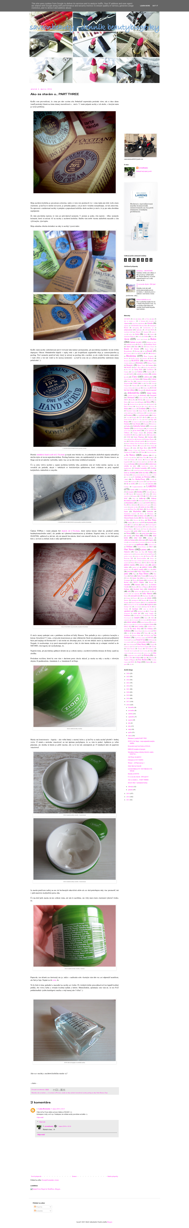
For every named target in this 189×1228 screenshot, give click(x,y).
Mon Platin (152, 520)
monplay (130, 522)
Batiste (129, 346)
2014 (128, 797)
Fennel (146, 419)
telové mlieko (132, 622)
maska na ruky (66, 1093)
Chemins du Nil (128, 452)
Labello (126, 481)
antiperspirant (128, 330)
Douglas (141, 402)
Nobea (137, 533)
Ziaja (106, 1093)
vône (154, 653)
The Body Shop (135, 628)
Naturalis (138, 529)
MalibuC (146, 501)
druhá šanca (144, 404)
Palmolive (127, 552)
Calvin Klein (138, 369)
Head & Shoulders (151, 441)
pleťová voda (144, 565)
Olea (125, 542)
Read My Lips (147, 578)
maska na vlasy (145, 507)
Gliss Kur (144, 435)
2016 (128, 705)
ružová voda (137, 591)
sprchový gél (128, 611)
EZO (140, 417)
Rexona (151, 582)
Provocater (151, 571)
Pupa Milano (144, 573)
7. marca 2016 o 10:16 (64, 1126)
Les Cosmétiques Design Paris (147, 489)
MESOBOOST (129, 516)
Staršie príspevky (112, 1176)
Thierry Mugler (138, 631)
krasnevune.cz (150, 470)
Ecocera (133, 409)
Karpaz (134, 462)
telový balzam (145, 622)
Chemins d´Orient (133, 450)
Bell (144, 351)
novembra (131, 710)
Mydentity (150, 522)
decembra (131, 707)
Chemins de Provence (147, 450)
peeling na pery (128, 556)
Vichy (125, 651)
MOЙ (143, 522)
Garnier (127, 428)
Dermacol (130, 397)
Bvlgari (154, 367)
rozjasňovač (152, 589)
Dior (147, 397)
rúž (129, 591)
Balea (153, 338)
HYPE (153, 448)
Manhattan (153, 501)
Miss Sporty (145, 518)
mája (129, 729)
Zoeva (148, 662)
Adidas (140, 319)
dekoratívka (133, 392)
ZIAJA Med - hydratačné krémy (137, 783)
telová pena (143, 620)
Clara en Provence (128, 379)
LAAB (152, 479)
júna (129, 726)
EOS (151, 411)
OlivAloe (126, 544)
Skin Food (145, 602)
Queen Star (135, 578)
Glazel (137, 435)
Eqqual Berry (133, 413)
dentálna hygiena (132, 395)
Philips (152, 558)
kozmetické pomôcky (139, 470)
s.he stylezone (135, 594)
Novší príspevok (36, 1176)
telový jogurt (129, 624)
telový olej (127, 626)
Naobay (143, 525)
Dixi (152, 397)
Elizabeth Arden (131, 411)
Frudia (128, 426)
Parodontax (138, 554)
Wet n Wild (129, 657)
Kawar (140, 462)
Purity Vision (141, 576)
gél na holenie (150, 428)
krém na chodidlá (129, 473)
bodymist (126, 363)
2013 (128, 800)
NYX (146, 535)
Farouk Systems (128, 419)
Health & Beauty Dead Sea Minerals (135, 443)
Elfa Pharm (153, 409)
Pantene (150, 552)
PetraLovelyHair (141, 558)
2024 (128, 680)
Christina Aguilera (151, 452)
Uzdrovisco (127, 646)
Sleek (142, 604)
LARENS (151, 486)
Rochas (134, 587)
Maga (134, 498)
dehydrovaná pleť (151, 390)
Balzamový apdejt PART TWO (137, 738)
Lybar (153, 496)
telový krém (149, 624)
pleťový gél (135, 567)
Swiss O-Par (150, 615)
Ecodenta (142, 408)
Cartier (133, 372)
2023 (128, 683)
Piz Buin (151, 563)
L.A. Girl (128, 477)
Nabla (137, 525)
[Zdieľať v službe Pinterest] (64, 1089)
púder (126, 573)
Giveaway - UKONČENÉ (144, 271)
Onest (132, 544)
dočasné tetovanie (149, 400)
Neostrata (144, 531)
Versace (140, 648)
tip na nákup (136, 633)
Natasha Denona (137, 527)
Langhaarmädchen (137, 487)
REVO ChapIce (139, 582)
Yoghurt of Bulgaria (129, 660)
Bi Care (135, 353)
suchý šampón (149, 613)
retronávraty (150, 580)
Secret (135, 598)
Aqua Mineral (136, 332)
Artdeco (130, 334)
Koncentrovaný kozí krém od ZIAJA (139, 746)
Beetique (137, 351)
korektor (153, 468)
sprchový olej (141, 611)
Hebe (148, 443)
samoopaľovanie (135, 596)
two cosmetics (127, 642)
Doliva (126, 402)
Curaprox (126, 385)
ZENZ (132, 662)
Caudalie (149, 372)
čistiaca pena (150, 385)
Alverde (150, 323)
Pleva (148, 569)
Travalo (132, 640)
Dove (148, 402)
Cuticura (134, 385)
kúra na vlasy (145, 475)
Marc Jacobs (140, 503)
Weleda (146, 655)
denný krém (151, 393)
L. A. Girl (153, 475)
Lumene (134, 496)
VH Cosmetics (149, 648)
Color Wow (130, 381)
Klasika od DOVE (133, 774)
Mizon (142, 520)
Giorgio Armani (138, 433)
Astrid (145, 334)
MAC (126, 498)
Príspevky (39, 1207)
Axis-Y (139, 339)
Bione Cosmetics (149, 356)
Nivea (128, 533)
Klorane (126, 464)
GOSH (128, 437)
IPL (153, 455)
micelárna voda (142, 516)
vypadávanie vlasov (133, 655)
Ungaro (135, 642)
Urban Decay (141, 644)
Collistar (153, 379)
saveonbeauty (48, 1126)
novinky (129, 536)
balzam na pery (136, 342)
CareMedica (150, 369)
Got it (155, 6)
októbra (130, 714)
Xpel (144, 657)
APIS (146, 330)
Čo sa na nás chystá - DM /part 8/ (146, 285)
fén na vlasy (138, 419)
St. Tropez (151, 611)
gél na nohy (127, 430)
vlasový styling (144, 651)
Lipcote (131, 494)
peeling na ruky (91, 1093)
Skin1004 (153, 602)
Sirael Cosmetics (136, 602)
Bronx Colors (141, 365)
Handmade (139, 439)
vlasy (151, 651)
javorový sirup (128, 457)
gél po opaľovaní (149, 430)
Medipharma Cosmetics (130, 514)
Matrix (141, 509)
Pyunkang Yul (152, 576)
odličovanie (141, 540)
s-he (150, 591)
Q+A (127, 578)
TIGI (154, 631)
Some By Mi (147, 607)
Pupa (134, 574)
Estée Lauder (145, 415)
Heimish (154, 443)
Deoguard (153, 395)
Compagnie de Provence (142, 381)
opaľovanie (140, 544)
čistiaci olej (146, 388)
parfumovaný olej (128, 554)
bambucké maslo (130, 344)
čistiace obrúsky (128, 388)
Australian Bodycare (130, 336)
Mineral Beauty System (131, 518)
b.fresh (145, 339)
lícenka (139, 491)
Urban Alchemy (130, 644)
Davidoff (140, 390)
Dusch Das (138, 406)
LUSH (141, 496)
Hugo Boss (143, 448)
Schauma (151, 600)
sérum (149, 598)
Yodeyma (151, 657)
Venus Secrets (131, 648)
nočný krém (145, 533)
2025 (128, 676)
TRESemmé (152, 640)
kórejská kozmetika (141, 468)
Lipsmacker (139, 494)
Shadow (126, 600)
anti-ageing (136, 328)
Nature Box (146, 529)
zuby (130, 664)
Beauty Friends (150, 346)
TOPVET (150, 637)
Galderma (152, 426)
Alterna (142, 323)
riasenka (127, 584)
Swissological (127, 618)
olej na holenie (141, 542)
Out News (129, 549)
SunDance (127, 615)
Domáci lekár (133, 402)
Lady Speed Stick (151, 481)
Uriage (152, 644)
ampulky (126, 325)
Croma (153, 383)
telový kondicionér (139, 624)
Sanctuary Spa (147, 596)
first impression (136, 422)
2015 (128, 793)
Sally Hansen (100, 1093)
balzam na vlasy (151, 342)
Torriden (126, 640)
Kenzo (145, 462)
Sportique (135, 609)
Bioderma (131, 355)
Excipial (134, 417)
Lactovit (141, 481)
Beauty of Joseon (131, 348)
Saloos (126, 596)
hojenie (142, 446)
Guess (125, 439)
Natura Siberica (128, 529)
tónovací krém (136, 635)
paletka (143, 549)
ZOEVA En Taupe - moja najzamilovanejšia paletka (141, 742)
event (127, 417)
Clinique (145, 379)
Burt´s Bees (137, 367)
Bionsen (126, 358)
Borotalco (139, 363)
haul (125, 441)
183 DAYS (127, 319)
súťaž (135, 615)
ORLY (151, 547)
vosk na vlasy (147, 653)
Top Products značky (140, 637)
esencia (154, 413)
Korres (129, 470)
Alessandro (151, 321)
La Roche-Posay (138, 479)
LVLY (147, 496)
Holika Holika (150, 446)
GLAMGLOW (128, 435)
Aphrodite (139, 330)
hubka (134, 448)
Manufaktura (130, 503)
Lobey (147, 494)
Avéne (146, 336)
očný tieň (138, 537)
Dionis (141, 397)
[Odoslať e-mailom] (54, 1089)
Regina (141, 580)
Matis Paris (133, 509)
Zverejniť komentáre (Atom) (50, 1180)
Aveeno (140, 336)
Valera (133, 646)
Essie (137, 415)
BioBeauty (153, 353)
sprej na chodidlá (148, 609)
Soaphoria (150, 604)
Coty (142, 383)
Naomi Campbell (152, 525)
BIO (147, 353)
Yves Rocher (142, 659)
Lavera (132, 489)
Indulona (145, 455)
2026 (128, 673)
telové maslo (152, 620)
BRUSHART (127, 367)
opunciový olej (152, 544)
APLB (152, 330)
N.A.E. (131, 525)
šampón (137, 617)
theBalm (127, 631)
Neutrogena (153, 531)
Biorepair (144, 358)
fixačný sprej (145, 422)
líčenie (148, 492)
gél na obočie (137, 430)
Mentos (142, 514)
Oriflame (129, 546)
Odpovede (42, 1122)
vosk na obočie (137, 653)
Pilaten (132, 563)
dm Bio (133, 400)
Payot (152, 554)
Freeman (146, 424)
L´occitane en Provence (54, 1093)
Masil (130, 505)
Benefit (149, 351)
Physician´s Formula (136, 560)
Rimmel (137, 585)
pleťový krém (147, 567)
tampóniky (126, 620)
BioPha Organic (135, 358)
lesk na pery (130, 492)
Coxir (147, 383)
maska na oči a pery (145, 505)
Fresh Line (153, 424)
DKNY (126, 400)
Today (146, 633)
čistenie (142, 385)
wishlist (137, 657)
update (154, 642)
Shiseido (143, 600)
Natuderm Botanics (150, 527)
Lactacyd (133, 481)
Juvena (140, 459)
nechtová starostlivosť (76, 1093)
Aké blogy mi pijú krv (134, 757)
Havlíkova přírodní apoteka (136, 441)
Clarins (137, 379)
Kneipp (132, 464)
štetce (146, 618)
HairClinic (132, 439)
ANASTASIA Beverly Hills (139, 325)
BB (142, 346)
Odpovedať (40, 1117)
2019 (128, 695)
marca (130, 735)
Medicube (150, 511)
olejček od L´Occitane (71, 531)
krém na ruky (144, 472)
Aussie (152, 334)
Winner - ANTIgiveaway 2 (136, 763)
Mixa (127, 520)
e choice (146, 406)
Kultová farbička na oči (144, 299)
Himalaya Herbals (132, 446)
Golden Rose (152, 435)
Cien (134, 376)
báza (136, 346)
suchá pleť (136, 613)
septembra (131, 717)
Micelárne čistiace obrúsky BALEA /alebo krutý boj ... (141, 753)
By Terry (128, 369)
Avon (126, 338)
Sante (155, 596)
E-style (152, 406)
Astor (137, 334)
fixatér (152, 422)
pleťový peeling (138, 569)
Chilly (137, 452)
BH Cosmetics (127, 353)
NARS (128, 527)
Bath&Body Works (151, 344)
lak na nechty (130, 484)
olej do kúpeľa (132, 542)
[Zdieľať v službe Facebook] (61, 1089)
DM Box (140, 400)
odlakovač (150, 538)
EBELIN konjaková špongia (136, 749)
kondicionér (141, 464)
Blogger (109, 1222)
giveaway (150, 433)
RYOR (145, 591)
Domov (74, 1176)
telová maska (135, 620)
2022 (128, 686)
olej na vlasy (150, 542)
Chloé (142, 452)
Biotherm (126, 361)
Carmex (126, 372)
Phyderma (126, 560)
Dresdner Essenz (134, 404)
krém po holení (136, 475)
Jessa (135, 457)
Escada (148, 413)
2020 (128, 692)
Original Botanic (141, 547)
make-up (142, 498)
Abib (134, 319)
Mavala (148, 509)
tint (128, 633)
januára (130, 790)
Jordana (132, 459)
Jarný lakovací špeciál (134, 766)
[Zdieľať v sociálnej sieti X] (59, 1089)
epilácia (126, 413)
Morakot (137, 522)
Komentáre (39, 1211)
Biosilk (152, 358)
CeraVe (131, 374)
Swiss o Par (142, 615)
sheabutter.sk (134, 600)
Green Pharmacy (139, 437)
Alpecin (126, 323)
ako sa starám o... (42, 1093)
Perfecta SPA (150, 556)
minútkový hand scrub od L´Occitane (51, 454)
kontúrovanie (127, 468)
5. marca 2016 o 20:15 (58, 1109)
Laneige (126, 487)
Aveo (152, 336)
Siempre (126, 602)
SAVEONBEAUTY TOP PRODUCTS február (140, 770)
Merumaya (150, 514)
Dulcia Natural (128, 406)
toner (152, 633)
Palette (152, 550)
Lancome (150, 484)
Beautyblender (128, 351)
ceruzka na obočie (142, 374)
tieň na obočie (147, 631)
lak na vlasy (142, 484)
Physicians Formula (149, 560)
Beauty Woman (149, 349)
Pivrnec (139, 563)
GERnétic (127, 433)
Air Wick (146, 319)
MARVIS (148, 503)
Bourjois (129, 365)
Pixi (145, 563)
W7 (140, 655)
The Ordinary (148, 628)
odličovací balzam (129, 540)
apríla (130, 732)
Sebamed (128, 598)
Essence (129, 415)
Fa (146, 417)
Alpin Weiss (135, 323)
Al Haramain (142, 321)
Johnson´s (151, 457)
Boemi (132, 363)
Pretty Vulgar (141, 571)
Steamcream (127, 613)
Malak (140, 501)
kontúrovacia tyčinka (147, 466)
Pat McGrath (146, 554)
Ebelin (126, 408)
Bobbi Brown (148, 361)
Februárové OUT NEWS (135, 760)
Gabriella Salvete (139, 426)
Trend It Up (140, 639)
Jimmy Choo (142, 457)
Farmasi (152, 417)
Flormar (126, 424)
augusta (130, 720)
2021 (128, 689)
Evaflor (154, 415)
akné (152, 319)
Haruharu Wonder (149, 439)
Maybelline (137, 511)
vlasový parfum (133, 651)
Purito (132, 576)
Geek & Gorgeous (139, 428)
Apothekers (127, 332)
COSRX (135, 383)
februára (131, 786)
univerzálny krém (144, 642)
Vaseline (153, 646)
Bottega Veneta (152, 363)
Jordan (125, 459)
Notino (154, 533)
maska (135, 505)
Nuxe (137, 535)
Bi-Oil (141, 353)
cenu (54, 980)
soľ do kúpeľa (138, 607)
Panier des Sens (140, 552)
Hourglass (127, 448)
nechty (85, 1093)
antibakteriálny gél (148, 328)
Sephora (142, 598)
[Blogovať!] (56, 1089)
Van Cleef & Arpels (143, 646)
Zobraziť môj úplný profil (144, 171)
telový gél (153, 622)
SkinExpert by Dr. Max (133, 604)
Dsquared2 (151, 404)
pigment (126, 563)
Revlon (126, 582)
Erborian (141, 413)
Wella (154, 655)
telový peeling (139, 626)
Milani (152, 516)
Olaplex (150, 540)
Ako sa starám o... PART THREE (138, 780)
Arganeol (146, 332)
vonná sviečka (127, 653)
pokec (154, 569)
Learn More (145, 6)
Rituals (146, 585)
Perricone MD (128, 558)
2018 (128, 698)
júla (129, 723)
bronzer (150, 365)
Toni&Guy (126, 635)
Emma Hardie (143, 411)
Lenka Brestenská (44, 1109)
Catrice (139, 371)
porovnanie (130, 571)
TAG (152, 618)
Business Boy (146, 367)
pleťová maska (129, 565)
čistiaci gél (137, 388)
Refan (134, 580)
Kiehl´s (152, 462)
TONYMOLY (147, 635)
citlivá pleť (148, 377)
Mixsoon (135, 520)
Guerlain (150, 437)
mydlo (125, 525)
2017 (128, 701)
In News (130, 454)
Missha (154, 518)
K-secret (147, 459)
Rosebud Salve (138, 589)
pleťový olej (127, 569)
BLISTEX (135, 360)
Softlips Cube (128, 607)
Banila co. (140, 344)
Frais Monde (136, 424)
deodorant (143, 395)
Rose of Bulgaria (143, 587)
